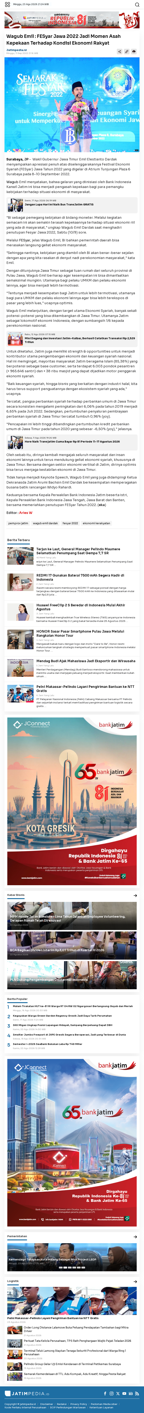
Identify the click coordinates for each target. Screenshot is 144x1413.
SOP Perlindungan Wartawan (68, 1407)
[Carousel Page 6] (83, 1267)
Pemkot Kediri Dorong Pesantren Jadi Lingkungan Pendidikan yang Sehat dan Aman (67, 1259)
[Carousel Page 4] (74, 1267)
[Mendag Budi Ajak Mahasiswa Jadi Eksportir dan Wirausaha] (20, 667)
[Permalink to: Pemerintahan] (135, 1237)
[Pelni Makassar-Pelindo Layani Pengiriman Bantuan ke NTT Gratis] (20, 693)
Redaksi (62, 1404)
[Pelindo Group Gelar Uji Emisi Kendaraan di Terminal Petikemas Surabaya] (14, 1366)
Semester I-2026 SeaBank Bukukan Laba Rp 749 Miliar (47, 1044)
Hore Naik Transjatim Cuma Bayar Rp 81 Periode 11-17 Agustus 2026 (72, 441)
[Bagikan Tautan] (119, 51)
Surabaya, (14, 159)
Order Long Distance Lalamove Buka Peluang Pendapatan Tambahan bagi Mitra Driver (76, 1329)
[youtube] (124, 1393)
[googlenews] (130, 1393)
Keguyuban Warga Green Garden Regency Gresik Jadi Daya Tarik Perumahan (62, 1015)
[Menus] (7, 4)
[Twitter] (118, 1393)
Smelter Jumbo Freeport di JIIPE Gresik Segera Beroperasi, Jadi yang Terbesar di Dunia (69, 1034)
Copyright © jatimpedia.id (20, 1404)
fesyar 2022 (70, 523)
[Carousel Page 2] (65, 1267)
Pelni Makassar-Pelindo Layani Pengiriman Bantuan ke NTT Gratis (53, 1318)
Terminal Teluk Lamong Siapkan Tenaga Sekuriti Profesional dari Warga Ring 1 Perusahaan (75, 1352)
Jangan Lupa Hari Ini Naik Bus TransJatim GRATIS (59, 204)
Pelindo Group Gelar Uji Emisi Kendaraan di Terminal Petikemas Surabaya (72, 1364)
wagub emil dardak (45, 523)
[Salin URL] (127, 51)
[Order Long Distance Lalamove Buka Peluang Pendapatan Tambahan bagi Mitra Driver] (14, 1329)
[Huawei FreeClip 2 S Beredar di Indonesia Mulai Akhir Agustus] (20, 611)
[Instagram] (111, 1393)
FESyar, (25, 240)
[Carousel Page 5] (79, 1267)
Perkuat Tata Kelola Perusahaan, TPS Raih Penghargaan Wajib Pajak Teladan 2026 (77, 1341)
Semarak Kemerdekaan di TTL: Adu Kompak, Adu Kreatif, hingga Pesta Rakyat (75, 1374)
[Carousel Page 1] (61, 1267)
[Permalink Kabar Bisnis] (135, 896)
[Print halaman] (134, 51)
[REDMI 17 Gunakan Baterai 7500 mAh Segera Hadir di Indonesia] (20, 582)
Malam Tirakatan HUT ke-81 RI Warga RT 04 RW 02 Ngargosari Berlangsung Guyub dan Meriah (73, 1006)
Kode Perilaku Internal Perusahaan (25, 1407)
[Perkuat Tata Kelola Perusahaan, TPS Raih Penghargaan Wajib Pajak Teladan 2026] (14, 1343)
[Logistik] (135, 1282)
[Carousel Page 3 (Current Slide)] (70, 1267)
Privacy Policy (78, 1404)
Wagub (12, 182)
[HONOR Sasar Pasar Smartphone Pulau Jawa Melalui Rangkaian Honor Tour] (20, 639)
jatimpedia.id (16, 50)
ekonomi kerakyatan (96, 523)
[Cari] (137, 4)
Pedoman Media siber (104, 1404)
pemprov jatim (18, 523)
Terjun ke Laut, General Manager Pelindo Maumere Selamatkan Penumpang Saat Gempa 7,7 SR (78, 551)
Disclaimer (46, 1404)
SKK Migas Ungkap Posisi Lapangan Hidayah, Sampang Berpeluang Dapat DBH (62, 1025)
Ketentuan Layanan (101, 1407)
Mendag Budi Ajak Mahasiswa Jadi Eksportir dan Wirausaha (85, 661)
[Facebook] (105, 1393)
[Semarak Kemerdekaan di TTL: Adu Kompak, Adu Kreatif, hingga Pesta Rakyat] (14, 1376)
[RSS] (137, 1393)
